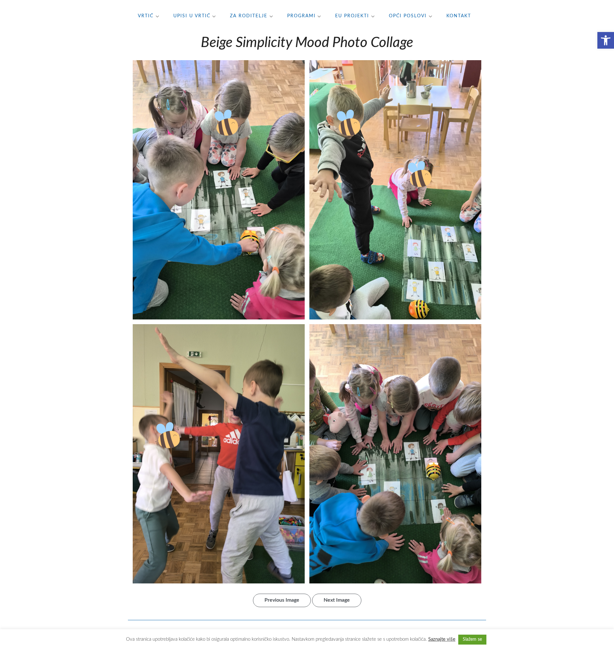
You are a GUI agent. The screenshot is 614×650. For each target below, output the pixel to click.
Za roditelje (248, 16)
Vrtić (146, 16)
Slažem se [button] (472, 639)
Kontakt (458, 16)
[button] (605, 40)
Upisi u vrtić (191, 16)
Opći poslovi (408, 16)
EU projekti (352, 16)
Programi (301, 16)
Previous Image (281, 600)
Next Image (337, 600)
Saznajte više (441, 639)
